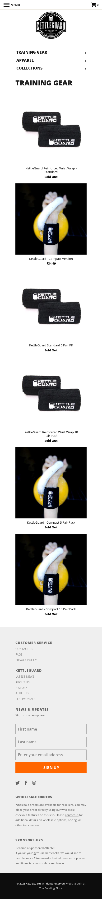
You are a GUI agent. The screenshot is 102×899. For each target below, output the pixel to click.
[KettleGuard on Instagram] (34, 783)
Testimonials (25, 699)
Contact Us (24, 649)
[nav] (12, 4)
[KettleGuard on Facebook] (26, 783)
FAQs (19, 654)
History (21, 688)
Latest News (24, 677)
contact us (72, 815)
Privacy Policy (26, 660)
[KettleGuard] (51, 25)
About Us (22, 682)
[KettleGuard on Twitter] (18, 783)
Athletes (22, 693)
